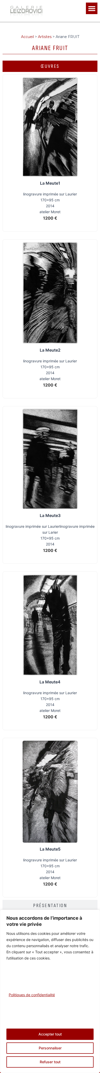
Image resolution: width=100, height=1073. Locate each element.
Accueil (27, 36)
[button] (91, 8)
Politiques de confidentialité (32, 995)
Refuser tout (50, 1062)
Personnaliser (50, 1048)
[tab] (50, 66)
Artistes (45, 36)
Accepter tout (50, 1034)
